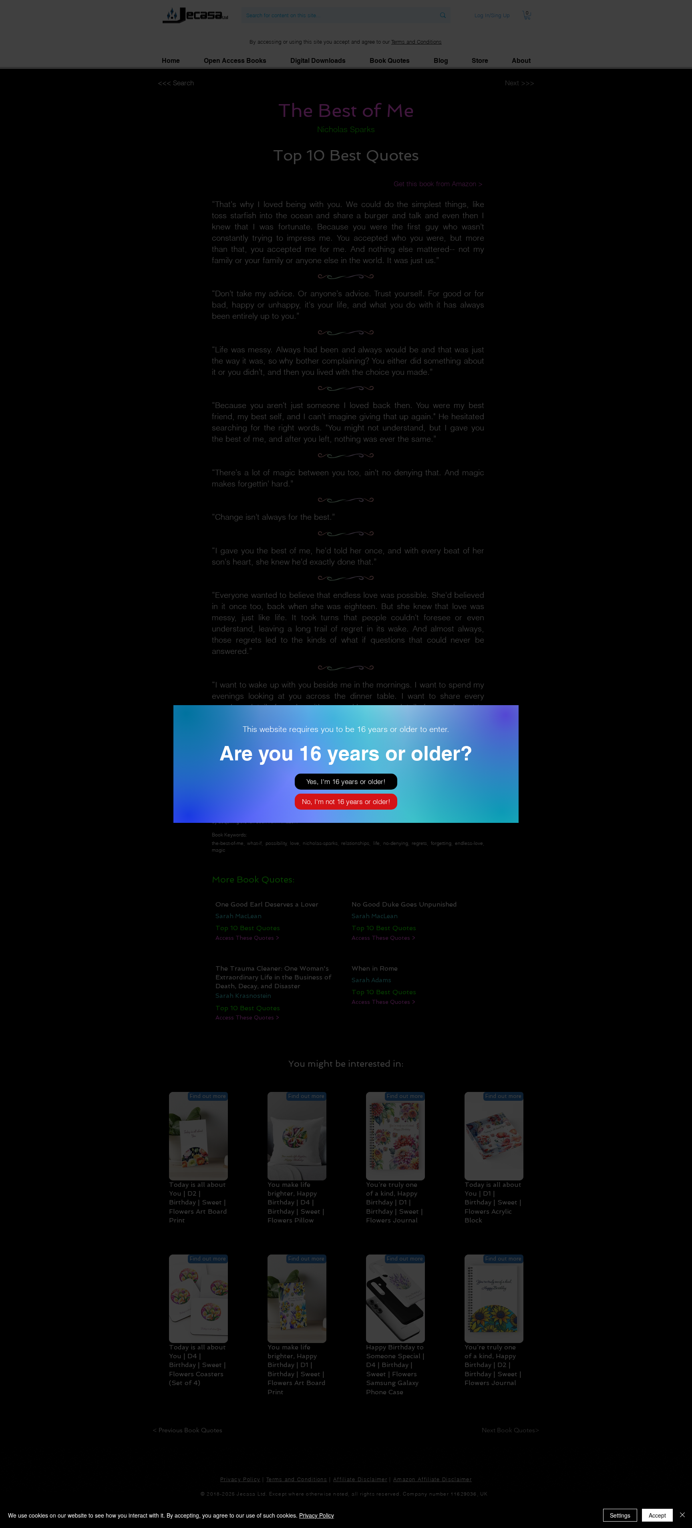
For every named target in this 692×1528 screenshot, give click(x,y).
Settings (620, 1515)
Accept (657, 1515)
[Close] (682, 1515)
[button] (346, 782)
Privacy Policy (316, 1515)
